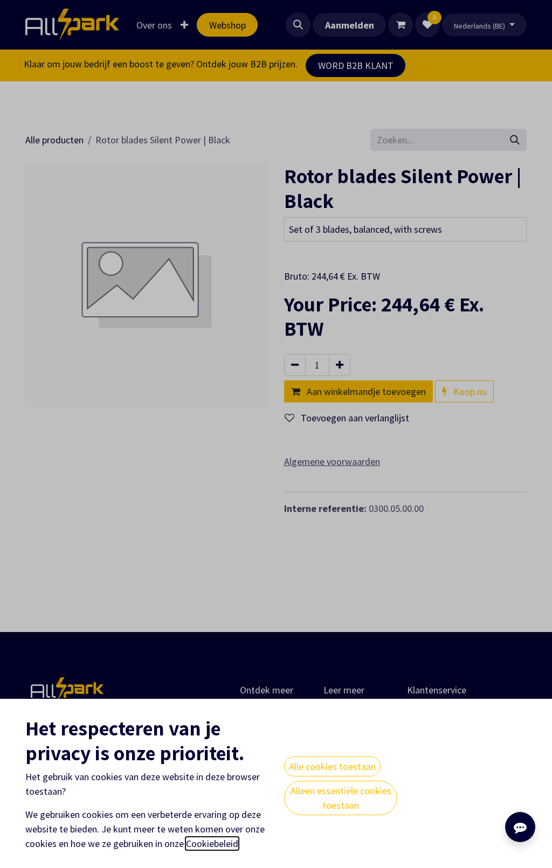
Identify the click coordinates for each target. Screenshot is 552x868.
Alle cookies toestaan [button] (332, 766)
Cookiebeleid (212, 843)
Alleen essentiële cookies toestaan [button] (341, 797)
